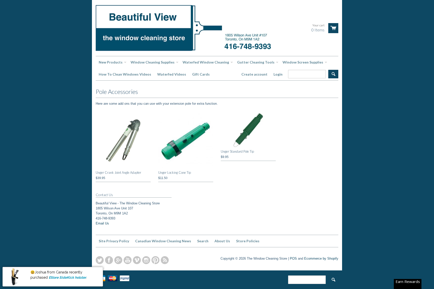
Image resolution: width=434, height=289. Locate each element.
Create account (254, 74)
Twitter (100, 260)
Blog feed (165, 260)
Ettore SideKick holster (67, 277)
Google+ (118, 260)
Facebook (109, 260)
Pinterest (155, 260)
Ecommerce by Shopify (321, 258)
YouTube (128, 260)
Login (278, 74)
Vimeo (137, 260)
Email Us (102, 223)
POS (293, 258)
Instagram (146, 260)
